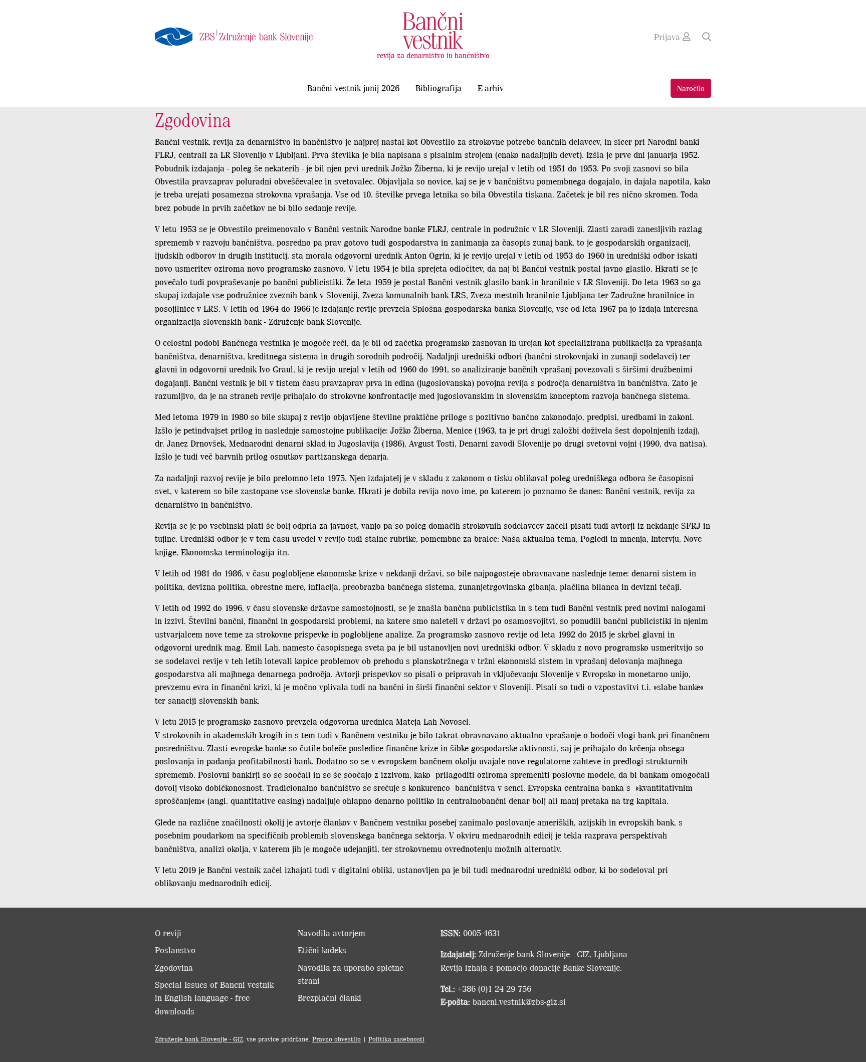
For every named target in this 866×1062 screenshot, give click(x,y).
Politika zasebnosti (396, 1038)
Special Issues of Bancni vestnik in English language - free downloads (214, 997)
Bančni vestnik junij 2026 (353, 87)
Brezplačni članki (329, 997)
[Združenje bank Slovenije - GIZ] (242, 37)
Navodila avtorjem (331, 932)
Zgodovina (174, 967)
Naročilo (691, 88)
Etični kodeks (322, 949)
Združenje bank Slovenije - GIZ (199, 1038)
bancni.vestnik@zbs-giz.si (519, 1001)
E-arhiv (491, 87)
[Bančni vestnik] (433, 29)
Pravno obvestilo (336, 1038)
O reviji (168, 932)
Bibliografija (438, 87)
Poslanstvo (175, 949)
